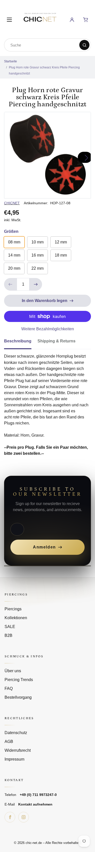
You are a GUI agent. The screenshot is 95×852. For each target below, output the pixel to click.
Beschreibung (17, 341)
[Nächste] (85, 157)
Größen (11, 231)
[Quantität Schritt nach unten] (10, 284)
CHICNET (12, 203)
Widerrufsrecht (18, 750)
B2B (8, 635)
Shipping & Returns (56, 341)
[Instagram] (23, 817)
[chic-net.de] (39, 19)
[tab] (20, 342)
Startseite (10, 61)
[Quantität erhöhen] (35, 284)
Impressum (14, 759)
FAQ (9, 688)
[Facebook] (10, 817)
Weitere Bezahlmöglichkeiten (47, 329)
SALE (10, 626)
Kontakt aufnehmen (35, 804)
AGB (9, 741)
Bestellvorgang (18, 697)
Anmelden (44, 547)
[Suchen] (84, 45)
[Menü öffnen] (9, 19)
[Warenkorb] (85, 19)
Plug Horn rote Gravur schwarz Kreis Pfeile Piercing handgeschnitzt (44, 70)
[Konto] (72, 19)
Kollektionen (16, 618)
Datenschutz (16, 733)
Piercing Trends (19, 680)
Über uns (13, 671)
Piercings (13, 609)
